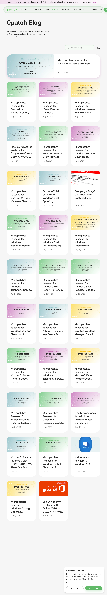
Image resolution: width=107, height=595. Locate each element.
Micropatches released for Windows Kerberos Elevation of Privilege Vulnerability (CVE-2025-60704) (85, 152)
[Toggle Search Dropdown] (88, 10)
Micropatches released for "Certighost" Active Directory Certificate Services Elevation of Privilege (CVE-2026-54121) (76, 62)
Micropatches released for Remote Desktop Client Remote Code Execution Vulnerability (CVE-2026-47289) (52, 152)
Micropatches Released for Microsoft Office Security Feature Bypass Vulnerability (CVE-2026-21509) (20, 418)
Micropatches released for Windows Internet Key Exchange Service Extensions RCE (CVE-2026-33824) (85, 107)
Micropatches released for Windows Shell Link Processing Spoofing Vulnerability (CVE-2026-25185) (52, 240)
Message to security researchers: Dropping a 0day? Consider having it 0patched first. (42, 2)
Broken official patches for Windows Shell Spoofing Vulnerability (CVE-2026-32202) (51, 196)
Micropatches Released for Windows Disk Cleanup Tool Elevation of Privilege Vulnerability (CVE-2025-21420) (19, 551)
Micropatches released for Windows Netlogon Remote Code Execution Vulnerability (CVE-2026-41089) (21, 240)
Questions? (97, 10)
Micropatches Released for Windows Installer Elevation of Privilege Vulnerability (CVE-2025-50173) (53, 462)
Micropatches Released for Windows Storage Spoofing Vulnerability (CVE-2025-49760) (21, 506)
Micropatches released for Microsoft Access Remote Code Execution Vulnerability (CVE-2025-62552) (21, 373)
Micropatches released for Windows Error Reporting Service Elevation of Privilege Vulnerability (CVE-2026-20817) (53, 285)
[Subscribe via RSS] (98, 47)
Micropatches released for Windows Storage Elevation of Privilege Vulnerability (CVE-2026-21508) (21, 329)
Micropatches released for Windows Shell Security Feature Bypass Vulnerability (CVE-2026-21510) (84, 285)
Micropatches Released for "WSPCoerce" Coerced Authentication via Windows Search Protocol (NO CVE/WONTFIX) (53, 551)
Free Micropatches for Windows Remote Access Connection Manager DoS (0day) (85, 418)
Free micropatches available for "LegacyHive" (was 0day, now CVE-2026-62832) (21, 152)
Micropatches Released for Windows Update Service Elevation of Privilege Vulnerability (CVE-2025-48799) (84, 506)
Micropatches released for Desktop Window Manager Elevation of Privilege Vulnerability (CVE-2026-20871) (21, 196)
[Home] (12, 10)
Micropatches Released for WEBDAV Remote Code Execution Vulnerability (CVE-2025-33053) (84, 551)
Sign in (95, 2)
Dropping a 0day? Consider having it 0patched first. (85, 195)
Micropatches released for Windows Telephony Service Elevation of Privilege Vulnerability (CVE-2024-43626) (53, 373)
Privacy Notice (88, 579)
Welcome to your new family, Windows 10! (84, 461)
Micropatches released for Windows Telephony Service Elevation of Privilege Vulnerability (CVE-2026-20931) (21, 285)
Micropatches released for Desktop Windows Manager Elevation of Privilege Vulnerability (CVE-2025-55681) (85, 329)
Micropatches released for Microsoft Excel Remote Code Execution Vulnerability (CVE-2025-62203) (83, 373)
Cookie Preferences (74, 583)
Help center (86, 2)
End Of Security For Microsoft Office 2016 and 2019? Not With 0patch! (52, 506)
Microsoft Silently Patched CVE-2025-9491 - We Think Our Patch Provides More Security (21, 462)
